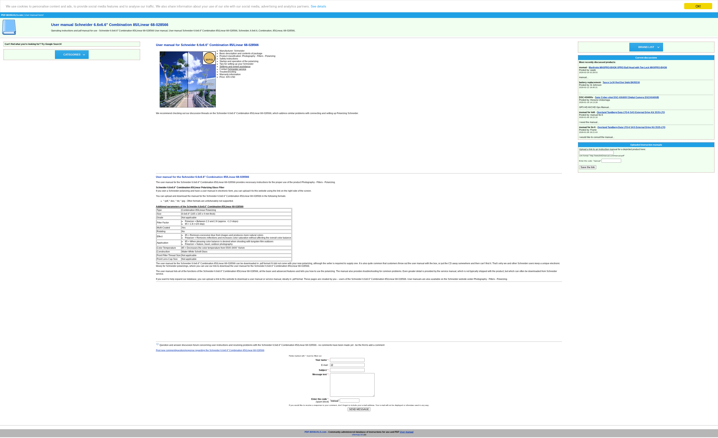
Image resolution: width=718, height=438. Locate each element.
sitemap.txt (357, 434)
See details (318, 6)
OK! (698, 6)
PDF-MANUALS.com (315, 432)
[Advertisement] (268, 143)
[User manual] (9, 36)
